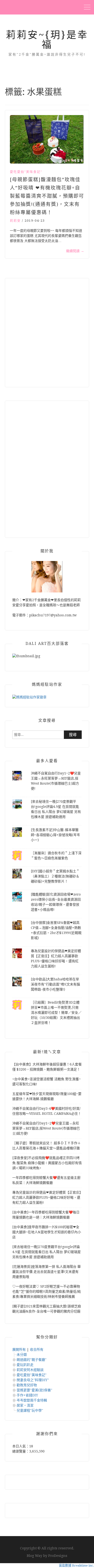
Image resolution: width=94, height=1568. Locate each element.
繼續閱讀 (75, 251)
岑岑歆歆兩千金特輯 (32, 1400)
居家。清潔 (25, 1405)
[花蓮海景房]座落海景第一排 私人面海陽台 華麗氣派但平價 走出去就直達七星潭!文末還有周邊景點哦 (46, 1272)
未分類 (22, 1355)
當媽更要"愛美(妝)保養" (34, 1390)
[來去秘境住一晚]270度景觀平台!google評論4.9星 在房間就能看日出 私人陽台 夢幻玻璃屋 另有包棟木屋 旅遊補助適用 (46, 1252)
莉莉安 (15, 220)
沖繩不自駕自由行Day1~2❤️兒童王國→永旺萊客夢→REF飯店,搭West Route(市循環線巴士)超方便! (46, 1128)
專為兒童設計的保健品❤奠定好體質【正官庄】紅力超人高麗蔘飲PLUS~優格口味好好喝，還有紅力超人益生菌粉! (46, 1197)
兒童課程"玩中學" (30, 1410)
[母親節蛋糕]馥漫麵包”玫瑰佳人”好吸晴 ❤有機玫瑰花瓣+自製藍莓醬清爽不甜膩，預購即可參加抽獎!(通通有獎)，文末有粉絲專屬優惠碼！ (47, 196)
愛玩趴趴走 (25, 1365)
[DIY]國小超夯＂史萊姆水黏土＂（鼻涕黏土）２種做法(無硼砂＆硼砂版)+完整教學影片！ (55, 876)
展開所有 (19, 1349)
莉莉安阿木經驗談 (30, 1370)
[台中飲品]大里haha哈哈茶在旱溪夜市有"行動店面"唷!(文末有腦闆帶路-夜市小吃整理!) (55, 984)
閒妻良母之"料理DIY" (33, 1380)
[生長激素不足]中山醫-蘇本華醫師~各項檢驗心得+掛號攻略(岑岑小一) (55, 835)
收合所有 (36, 1349)
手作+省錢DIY (27, 1395)
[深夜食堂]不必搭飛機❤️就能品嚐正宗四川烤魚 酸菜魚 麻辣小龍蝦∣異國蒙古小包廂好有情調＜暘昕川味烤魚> (47, 1163)
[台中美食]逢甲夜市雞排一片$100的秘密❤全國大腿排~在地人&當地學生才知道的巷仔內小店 (46, 1232)
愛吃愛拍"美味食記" (26, 172)
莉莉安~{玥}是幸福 (47, 39)
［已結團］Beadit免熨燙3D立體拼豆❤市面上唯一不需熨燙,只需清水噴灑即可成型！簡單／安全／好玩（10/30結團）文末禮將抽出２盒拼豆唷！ (56, 1012)
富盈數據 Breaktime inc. (76, 1565)
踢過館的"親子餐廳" (32, 1360)
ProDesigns (57, 1556)
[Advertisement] (47, 332)
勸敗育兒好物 (27, 1385)
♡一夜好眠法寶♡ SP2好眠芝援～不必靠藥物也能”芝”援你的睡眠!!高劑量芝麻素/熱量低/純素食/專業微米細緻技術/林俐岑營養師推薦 (46, 1291)
